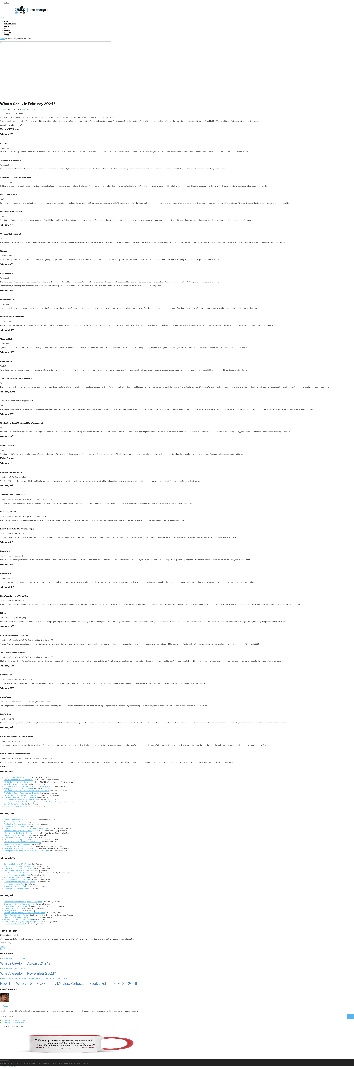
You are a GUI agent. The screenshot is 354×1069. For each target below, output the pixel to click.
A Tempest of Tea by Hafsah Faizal (17, 886)
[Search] (350, 1016)
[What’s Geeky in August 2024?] (177, 958)
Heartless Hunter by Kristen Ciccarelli (18, 873)
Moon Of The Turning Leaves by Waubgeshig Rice (23, 921)
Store (6, 35)
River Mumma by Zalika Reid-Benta (17, 879)
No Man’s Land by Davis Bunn (15, 777)
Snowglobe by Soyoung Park (15, 924)
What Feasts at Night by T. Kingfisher (18, 848)
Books (6, 26)
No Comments (40, 109)
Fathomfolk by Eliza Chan (14, 908)
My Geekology (3, 1066)
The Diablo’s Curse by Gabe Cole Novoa (19, 868)
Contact (6, 3)
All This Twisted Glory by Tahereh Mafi (19, 782)
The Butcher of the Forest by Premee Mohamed (23, 902)
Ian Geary (3, 109)
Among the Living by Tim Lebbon (17, 844)
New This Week (10, 24)
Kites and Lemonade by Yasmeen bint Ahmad (22, 839)
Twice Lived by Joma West (14, 884)
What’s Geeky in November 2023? (28, 973)
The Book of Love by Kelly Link (16, 826)
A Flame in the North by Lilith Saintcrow (20, 833)
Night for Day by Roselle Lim (15, 877)
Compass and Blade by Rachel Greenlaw (19, 904)
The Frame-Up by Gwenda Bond (16, 837)
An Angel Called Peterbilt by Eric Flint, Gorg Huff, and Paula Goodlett (31, 802)
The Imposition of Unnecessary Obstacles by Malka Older (26, 850)
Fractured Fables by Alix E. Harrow (17, 835)
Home (6, 22)
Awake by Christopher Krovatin (16, 784)
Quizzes (7, 28)
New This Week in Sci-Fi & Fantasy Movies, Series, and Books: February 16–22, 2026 (68, 983)
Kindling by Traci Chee (12, 910)
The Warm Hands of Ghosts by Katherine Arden (22, 842)
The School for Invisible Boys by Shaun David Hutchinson (26, 791)
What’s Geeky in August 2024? (25, 963)
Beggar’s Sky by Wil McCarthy (15, 804)
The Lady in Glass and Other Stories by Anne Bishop (24, 913)
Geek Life (7, 33)
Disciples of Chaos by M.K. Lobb (16, 870)
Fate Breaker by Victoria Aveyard (17, 906)
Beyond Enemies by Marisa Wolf (16, 806)
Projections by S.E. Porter (14, 822)
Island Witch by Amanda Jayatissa (17, 875)
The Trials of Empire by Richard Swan (18, 780)
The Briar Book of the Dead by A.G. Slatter (20, 820)
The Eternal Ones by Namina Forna (18, 831)
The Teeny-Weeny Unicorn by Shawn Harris (21, 797)
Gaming (7, 30)
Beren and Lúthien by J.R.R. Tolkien (17, 864)
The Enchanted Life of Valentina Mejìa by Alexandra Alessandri (28, 828)
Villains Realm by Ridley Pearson (16, 915)
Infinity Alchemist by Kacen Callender (18, 788)
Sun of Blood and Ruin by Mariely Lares (19, 882)
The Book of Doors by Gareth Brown (18, 824)
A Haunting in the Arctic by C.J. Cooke (18, 919)
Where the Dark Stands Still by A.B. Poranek (21, 917)
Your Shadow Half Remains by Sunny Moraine (22, 800)
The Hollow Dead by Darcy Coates (17, 846)
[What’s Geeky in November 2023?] (177, 968)
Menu (2, 18)
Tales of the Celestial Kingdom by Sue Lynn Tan (22, 795)
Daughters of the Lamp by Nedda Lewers (20, 866)
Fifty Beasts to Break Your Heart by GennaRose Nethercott (27, 786)
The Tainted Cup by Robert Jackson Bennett (21, 793)
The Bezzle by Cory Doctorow (15, 888)
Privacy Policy (4, 1060)
